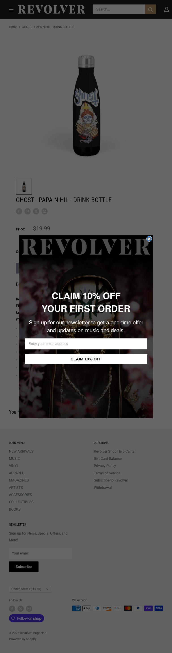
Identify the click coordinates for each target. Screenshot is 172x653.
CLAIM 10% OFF (86, 359)
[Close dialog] (149, 239)
